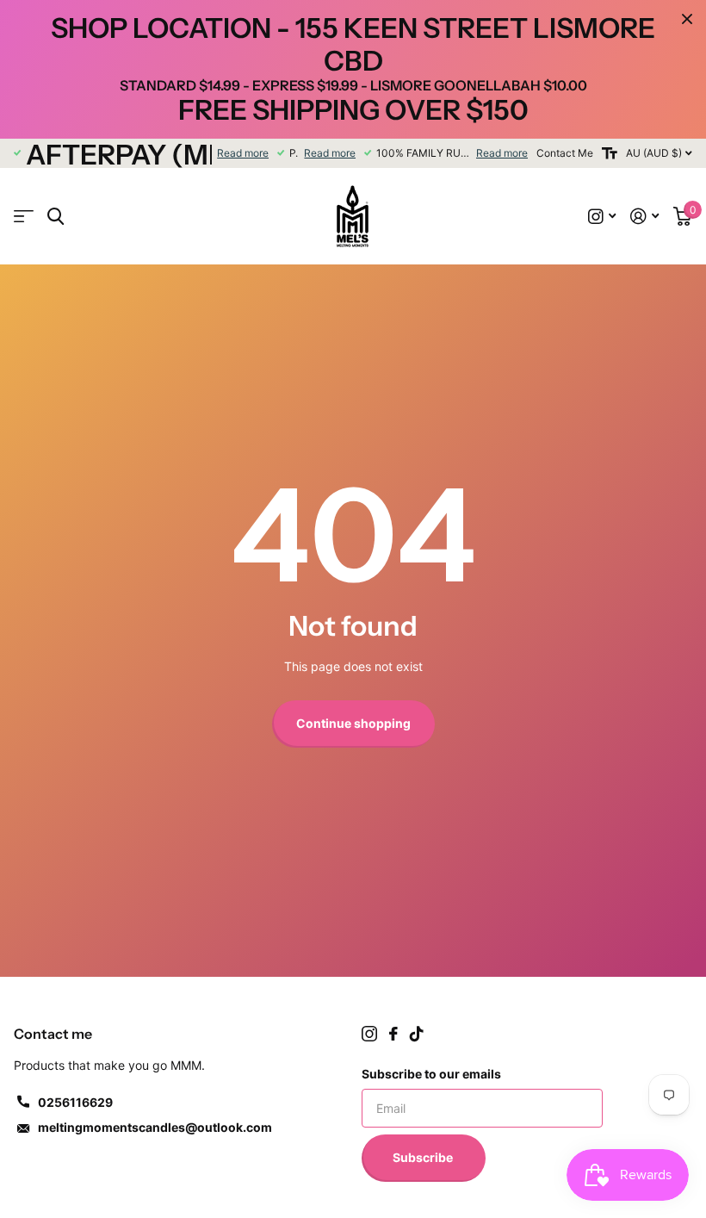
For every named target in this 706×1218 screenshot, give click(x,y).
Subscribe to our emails (431, 1073)
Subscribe (424, 1157)
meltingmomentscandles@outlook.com (155, 1127)
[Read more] (602, 216)
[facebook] (393, 1033)
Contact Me (564, 152)
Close (687, 19)
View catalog (24, 216)
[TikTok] (417, 1033)
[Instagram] (369, 1033)
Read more (243, 152)
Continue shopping (353, 723)
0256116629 (75, 1102)
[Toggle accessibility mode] (609, 153)
